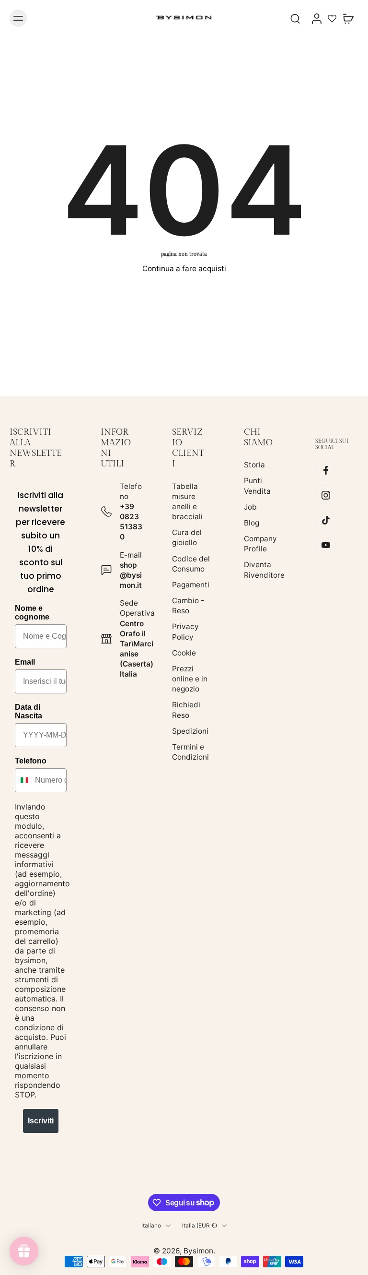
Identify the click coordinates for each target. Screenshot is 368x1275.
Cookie (184, 652)
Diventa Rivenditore (264, 570)
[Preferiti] (332, 18)
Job (250, 507)
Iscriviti (41, 1121)
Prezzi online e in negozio (189, 678)
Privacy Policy (185, 632)
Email (25, 662)
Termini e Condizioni (190, 752)
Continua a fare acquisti (184, 268)
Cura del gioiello (187, 538)
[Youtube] (325, 545)
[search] (295, 18)
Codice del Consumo (191, 563)
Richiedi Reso (186, 710)
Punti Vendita (257, 486)
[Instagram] (325, 495)
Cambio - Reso (188, 605)
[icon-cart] (347, 18)
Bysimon (198, 1250)
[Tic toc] (325, 520)
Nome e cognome (32, 612)
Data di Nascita (28, 711)
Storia (254, 465)
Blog (251, 522)
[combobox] (22, 780)
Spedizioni (190, 731)
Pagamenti (190, 584)
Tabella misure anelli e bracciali (187, 502)
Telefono (30, 761)
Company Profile (260, 543)
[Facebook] (325, 470)
